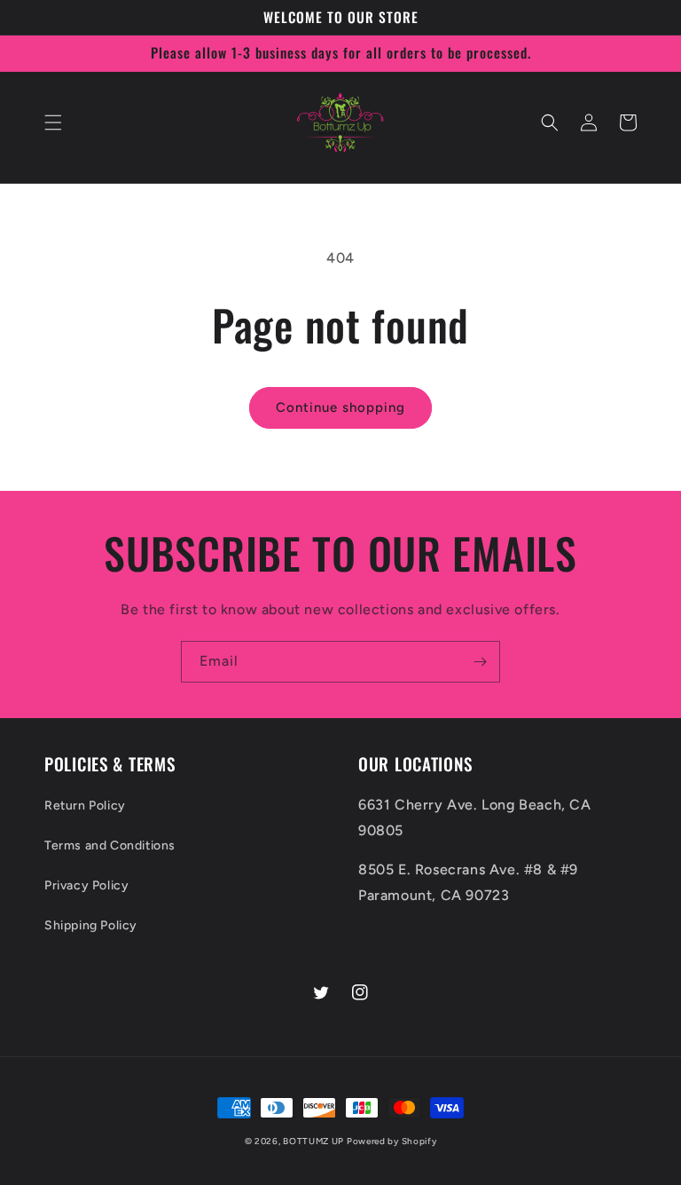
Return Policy (85, 805)
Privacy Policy (86, 885)
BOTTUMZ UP (315, 1141)
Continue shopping (340, 407)
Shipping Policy (90, 925)
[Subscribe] (479, 662)
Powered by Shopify (392, 1141)
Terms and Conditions (110, 845)
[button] (53, 122)
